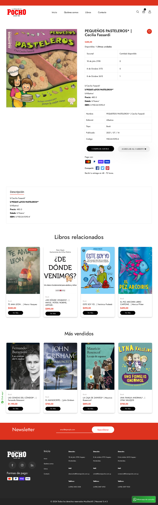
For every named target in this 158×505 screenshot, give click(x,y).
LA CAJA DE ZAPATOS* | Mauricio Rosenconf (97, 399)
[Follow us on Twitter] (102, 168)
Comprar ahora (100, 149)
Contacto (102, 12)
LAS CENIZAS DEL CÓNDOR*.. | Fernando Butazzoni (22, 399)
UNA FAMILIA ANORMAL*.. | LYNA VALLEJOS (132, 399)
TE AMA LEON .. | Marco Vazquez (22, 304)
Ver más (15, 313)
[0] (143, 12)
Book (108, 126)
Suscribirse (103, 429)
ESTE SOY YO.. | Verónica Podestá (97, 304)
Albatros (109, 120)
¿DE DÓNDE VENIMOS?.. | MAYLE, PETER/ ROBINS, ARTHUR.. (57, 302)
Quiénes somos (71, 12)
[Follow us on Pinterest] (107, 168)
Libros (88, 12)
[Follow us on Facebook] (97, 168)
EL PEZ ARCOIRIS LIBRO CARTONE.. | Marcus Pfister (132, 303)
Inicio (54, 12)
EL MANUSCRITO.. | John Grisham (59, 400)
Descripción (17, 192)
